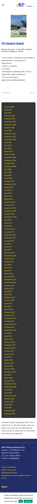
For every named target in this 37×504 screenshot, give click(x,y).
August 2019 (9, 187)
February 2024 (9, 115)
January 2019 (9, 205)
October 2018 (9, 214)
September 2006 (10, 387)
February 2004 (9, 413)
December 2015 (10, 279)
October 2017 (9, 241)
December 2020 (10, 157)
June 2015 (8, 291)
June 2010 (8, 357)
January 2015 (9, 300)
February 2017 (9, 252)
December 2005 (10, 395)
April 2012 (8, 336)
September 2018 (10, 217)
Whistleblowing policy (9, 472)
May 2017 (8, 249)
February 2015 (9, 297)
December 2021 (10, 133)
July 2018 (7, 220)
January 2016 (9, 276)
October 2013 (9, 321)
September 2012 (10, 330)
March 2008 (8, 366)
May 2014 (8, 306)
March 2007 (8, 378)
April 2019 (8, 196)
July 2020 (7, 169)
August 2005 (9, 401)
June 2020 (8, 172)
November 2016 (10, 255)
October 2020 (9, 163)
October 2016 (9, 258)
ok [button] (20, 501)
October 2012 (9, 327)
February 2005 (9, 410)
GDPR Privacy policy (9, 470)
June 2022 (8, 130)
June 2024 (8, 109)
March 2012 (8, 339)
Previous (6, 92)
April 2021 (8, 148)
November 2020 (10, 160)
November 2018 (10, 211)
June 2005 (8, 404)
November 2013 (10, 318)
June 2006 (8, 389)
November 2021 (10, 136)
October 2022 (9, 127)
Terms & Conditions (8, 467)
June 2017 (8, 247)
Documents (5, 51)
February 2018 (9, 229)
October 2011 (9, 351)
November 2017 (10, 238)
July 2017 (7, 244)
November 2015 (10, 282)
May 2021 (8, 145)
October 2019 (9, 181)
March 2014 (8, 309)
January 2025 (9, 106)
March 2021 (8, 151)
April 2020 (8, 178)
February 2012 (9, 342)
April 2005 (8, 407)
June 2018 (8, 223)
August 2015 (9, 288)
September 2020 (10, 166)
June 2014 (8, 303)
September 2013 (10, 324)
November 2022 (10, 124)
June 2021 (8, 142)
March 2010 (8, 360)
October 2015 (9, 285)
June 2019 (8, 190)
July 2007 (7, 375)
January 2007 (9, 381)
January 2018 (9, 232)
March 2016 (8, 273)
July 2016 (7, 264)
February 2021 (9, 154)
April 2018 (8, 226)
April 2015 (8, 294)
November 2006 (10, 384)
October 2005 (9, 398)
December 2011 (10, 345)
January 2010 (9, 363)
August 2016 (9, 261)
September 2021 (10, 139)
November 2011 (10, 348)
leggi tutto (28, 501)
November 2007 (10, 372)
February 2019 (9, 202)
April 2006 (8, 392)
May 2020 (8, 175)
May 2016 (8, 270)
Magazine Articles (17, 51)
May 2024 (8, 112)
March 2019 (8, 199)
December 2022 (10, 121)
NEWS (4, 486)
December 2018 (10, 208)
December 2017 (10, 235)
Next (32, 92)
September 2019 (10, 184)
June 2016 (8, 267)
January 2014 (9, 315)
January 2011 (9, 354)
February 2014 (9, 312)
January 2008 (9, 369)
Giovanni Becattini (8, 49)
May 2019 (8, 193)
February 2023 (9, 118)
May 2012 (8, 333)
